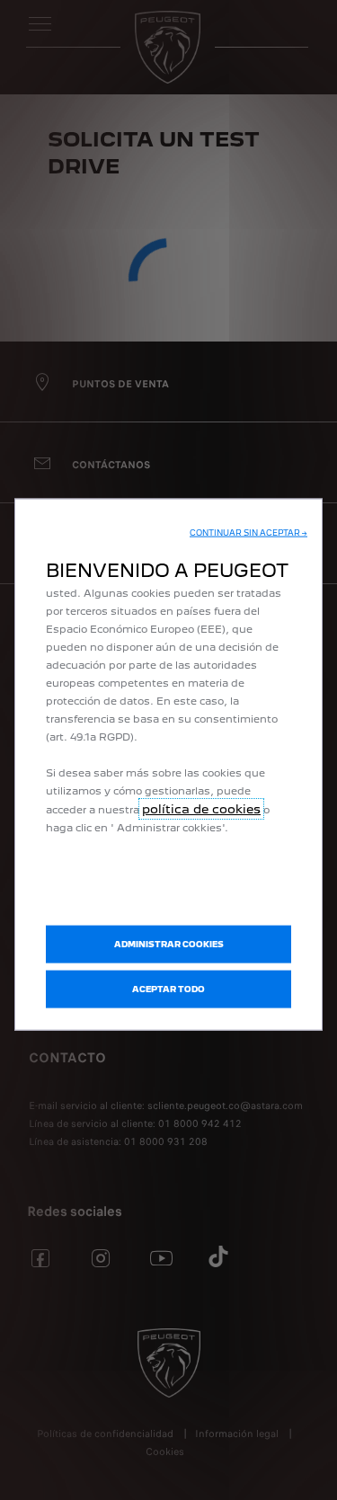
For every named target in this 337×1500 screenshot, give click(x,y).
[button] (248, 532)
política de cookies (201, 808)
